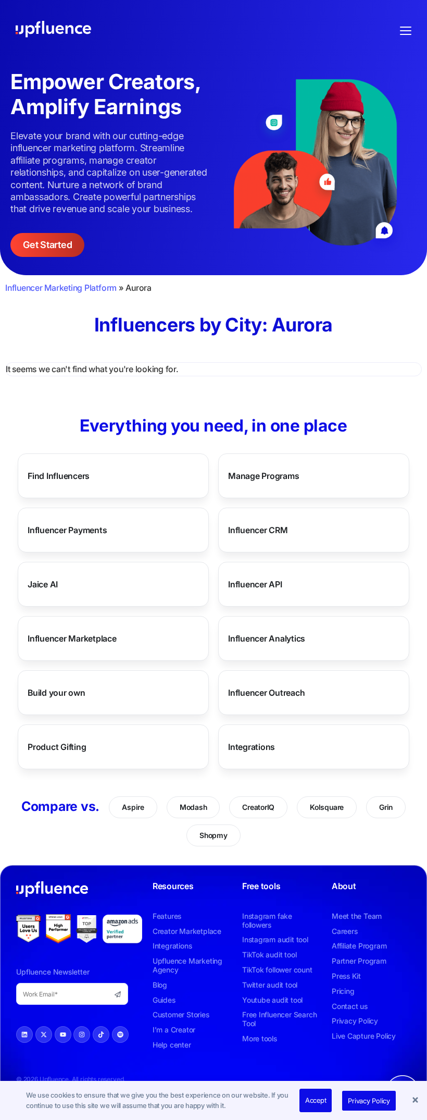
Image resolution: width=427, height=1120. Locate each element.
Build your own (56, 692)
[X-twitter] (43, 1034)
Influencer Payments (67, 530)
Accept (315, 1100)
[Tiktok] (101, 1034)
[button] (416, 1101)
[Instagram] (81, 1034)
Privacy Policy (369, 1101)
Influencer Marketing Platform (61, 287)
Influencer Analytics (266, 638)
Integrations (251, 747)
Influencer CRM (258, 530)
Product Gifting (57, 747)
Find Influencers (59, 476)
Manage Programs (263, 476)
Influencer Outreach (266, 692)
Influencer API (255, 584)
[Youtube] (63, 1034)
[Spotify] (120, 1034)
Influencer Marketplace (72, 638)
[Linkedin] (24, 1034)
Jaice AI (43, 584)
